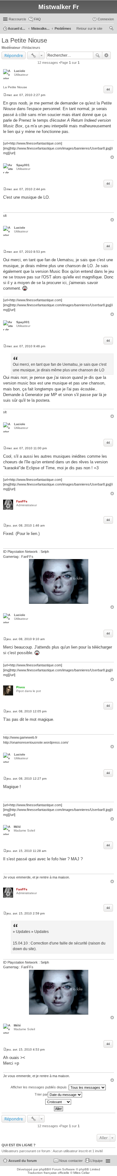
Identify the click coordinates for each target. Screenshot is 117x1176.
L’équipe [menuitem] (96, 1161)
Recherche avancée (106, 55)
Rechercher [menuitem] (111, 29)
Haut (112, 157)
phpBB (44, 1169)
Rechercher (97, 55)
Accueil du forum (22, 1161)
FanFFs (21, 501)
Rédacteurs (31, 47)
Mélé (17, 826)
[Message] (5, 95)
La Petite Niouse (24, 40)
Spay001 (23, 165)
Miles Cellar (81, 1172)
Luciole (19, 71)
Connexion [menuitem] (106, 19)
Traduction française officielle (48, 1172)
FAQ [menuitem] (37, 19)
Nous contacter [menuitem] (71, 1161)
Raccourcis (17, 19)
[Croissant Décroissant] (58, 1102)
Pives (20, 687)
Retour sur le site (89, 28)
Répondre (13, 55)
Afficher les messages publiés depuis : (40, 1087)
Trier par (41, 1094)
